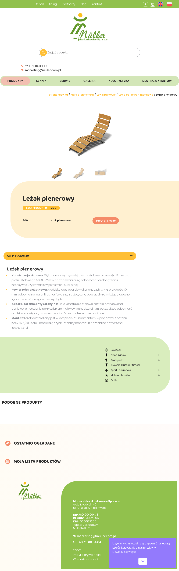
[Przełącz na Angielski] (160, 4)
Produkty (15, 80)
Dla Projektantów (157, 80)
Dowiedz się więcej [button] (124, 551)
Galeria (89, 80)
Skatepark (135, 360)
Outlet (115, 380)
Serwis (65, 80)
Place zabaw (135, 355)
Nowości (116, 350)
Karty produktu (18, 256)
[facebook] (145, 4)
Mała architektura (135, 375)
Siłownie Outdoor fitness (125, 365)
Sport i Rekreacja (135, 370)
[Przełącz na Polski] (169, 4)
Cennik (41, 80)
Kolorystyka (119, 80)
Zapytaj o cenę (106, 220)
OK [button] (143, 561)
